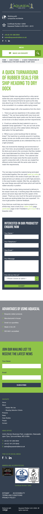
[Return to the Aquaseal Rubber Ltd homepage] (21, 6)
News (4, 415)
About (4, 405)
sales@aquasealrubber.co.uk (15, 37)
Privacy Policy (9, 497)
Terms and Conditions (12, 495)
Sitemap (5, 493)
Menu (21, 47)
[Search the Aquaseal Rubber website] (38, 53)
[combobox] (21, 278)
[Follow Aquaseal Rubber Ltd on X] (6, 41)
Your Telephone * (10, 242)
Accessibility (19, 493)
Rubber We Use (11, 408)
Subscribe (21, 385)
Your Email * (8, 250)
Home (4, 60)
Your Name (6, 361)
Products (5, 413)
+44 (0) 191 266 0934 (12, 35)
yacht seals (6, 209)
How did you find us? (11, 275)
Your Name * (8, 233)
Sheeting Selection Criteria (14, 410)
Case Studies (14, 60)
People (4, 420)
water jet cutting (33, 174)
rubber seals (28, 206)
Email (4, 372)
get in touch (32, 209)
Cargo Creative (5, 510)
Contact (4, 423)
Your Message (9, 259)
